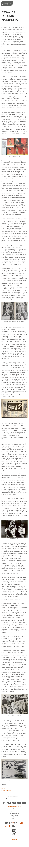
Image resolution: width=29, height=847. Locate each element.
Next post (3, 788)
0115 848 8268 (14, 808)
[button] (26, 3)
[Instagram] (19, 803)
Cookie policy (14, 839)
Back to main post (6, 790)
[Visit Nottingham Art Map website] (14, 824)
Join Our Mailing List (15, 796)
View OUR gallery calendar (15, 798)
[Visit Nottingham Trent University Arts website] (14, 832)
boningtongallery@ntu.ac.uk (14, 806)
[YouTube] (24, 803)
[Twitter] (14, 803)
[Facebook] (9, 803)
